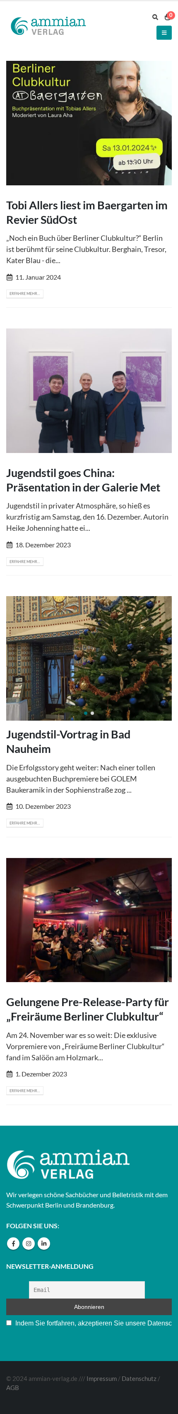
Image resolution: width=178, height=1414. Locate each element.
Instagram (28, 1243)
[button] (85, 713)
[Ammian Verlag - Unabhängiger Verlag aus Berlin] (47, 26)
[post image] (89, 123)
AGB (12, 1387)
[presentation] (16, 658)
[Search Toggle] (155, 17)
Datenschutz (139, 1378)
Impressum (102, 1378)
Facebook (13, 1243)
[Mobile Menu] (164, 33)
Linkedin (44, 1243)
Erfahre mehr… (25, 293)
